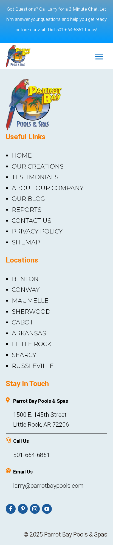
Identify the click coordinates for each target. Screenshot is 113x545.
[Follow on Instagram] (35, 509)
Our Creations (38, 166)
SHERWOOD (31, 311)
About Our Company (47, 188)
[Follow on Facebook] (11, 509)
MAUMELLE (30, 300)
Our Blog (28, 198)
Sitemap (26, 242)
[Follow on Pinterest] (23, 509)
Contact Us (31, 220)
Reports (26, 209)
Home (22, 155)
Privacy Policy (37, 231)
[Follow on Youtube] (47, 509)
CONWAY (25, 289)
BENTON (25, 279)
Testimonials (35, 177)
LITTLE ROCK (32, 344)
